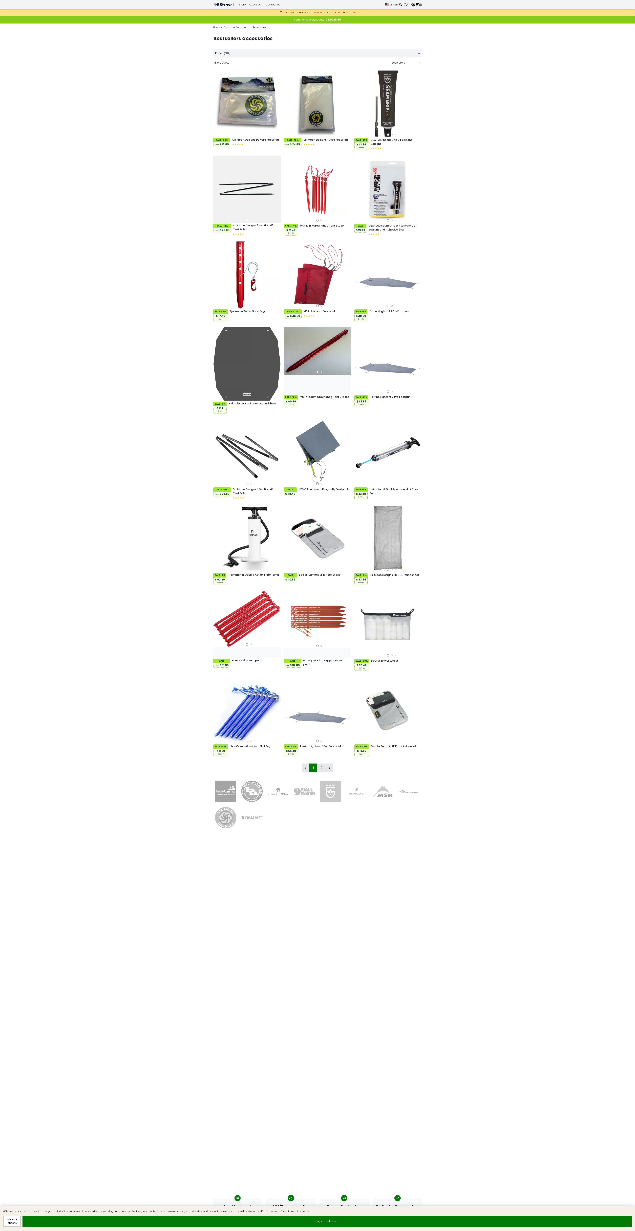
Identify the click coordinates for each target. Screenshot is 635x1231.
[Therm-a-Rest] (252, 817)
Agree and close (327, 1221)
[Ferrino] (278, 791)
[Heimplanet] (357, 791)
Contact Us (273, 4)
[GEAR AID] (330, 791)
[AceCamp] (225, 791)
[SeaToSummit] (409, 791)
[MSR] (383, 791)
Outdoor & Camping (235, 27)
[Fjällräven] (304, 791)
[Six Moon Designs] (225, 817)
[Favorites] (407, 5)
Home (216, 27)
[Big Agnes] (252, 791)
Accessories (259, 27)
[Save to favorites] (216, 133)
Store (242, 4)
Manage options (12, 1221)
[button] (388, 134)
